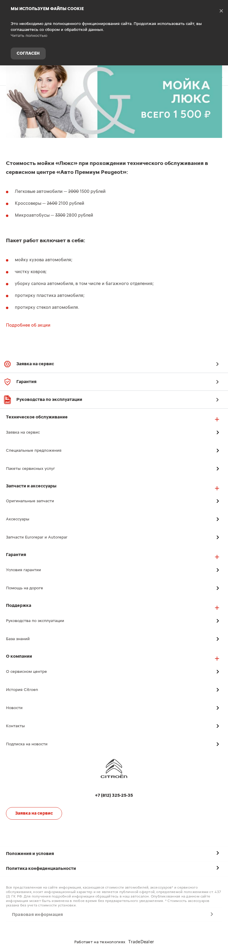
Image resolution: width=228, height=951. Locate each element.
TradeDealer (141, 942)
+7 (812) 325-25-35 (219, 75)
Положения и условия (30, 853)
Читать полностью (29, 36)
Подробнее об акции (28, 325)
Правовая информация (37, 914)
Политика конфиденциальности (41, 868)
